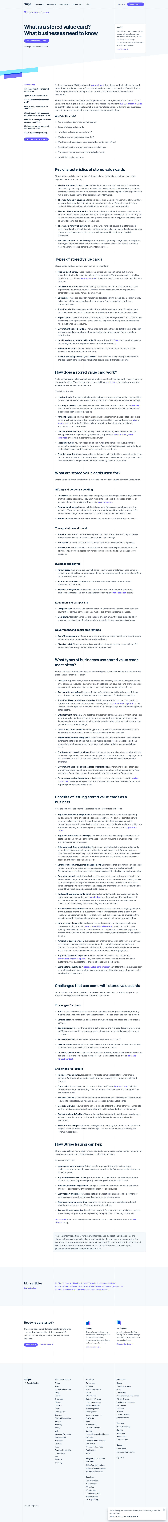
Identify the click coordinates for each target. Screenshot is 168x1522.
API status (90, 1487)
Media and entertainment (96, 1440)
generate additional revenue (98, 926)
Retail (88, 1453)
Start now (30, 1344)
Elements (59, 1415)
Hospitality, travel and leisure (97, 1434)
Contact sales (134, 4)
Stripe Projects (92, 1496)
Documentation (92, 1480)
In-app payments (92, 1408)
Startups (89, 1386)
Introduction (29, 84)
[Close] (163, 1510)
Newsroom (121, 1433)
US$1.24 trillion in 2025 (130, 103)
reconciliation (119, 592)
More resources (32, 12)
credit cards (111, 382)
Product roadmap (124, 1427)
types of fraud (121, 1086)
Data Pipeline (60, 1412)
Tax (56, 1456)
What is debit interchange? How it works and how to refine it (83, 1289)
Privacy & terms (123, 1399)
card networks (105, 502)
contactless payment (123, 703)
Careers (120, 1430)
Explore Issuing (92, 1347)
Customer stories (124, 1386)
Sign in (120, 4)
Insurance (89, 1437)
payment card (97, 85)
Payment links (60, 1437)
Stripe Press (121, 1436)
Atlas (57, 1386)
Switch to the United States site (122, 1516)
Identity (58, 1421)
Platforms (90, 1418)
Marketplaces (91, 1412)
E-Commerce (91, 1396)
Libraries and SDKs (93, 1493)
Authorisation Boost (63, 1389)
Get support (121, 1448)
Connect (58, 1405)
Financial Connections (63, 1418)
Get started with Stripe (36, 40)
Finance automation (93, 1402)
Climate (58, 1402)
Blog (118, 1389)
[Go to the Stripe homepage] (26, 1379)
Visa (135, 420)
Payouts (58, 1443)
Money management (94, 1415)
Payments (59, 1440)
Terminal (58, 1459)
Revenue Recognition (63, 1450)
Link (56, 1431)
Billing (57, 1392)
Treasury (58, 1463)
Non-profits (90, 1443)
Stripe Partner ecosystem (96, 1468)
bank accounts (87, 278)
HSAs (115, 340)
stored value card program (97, 966)
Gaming (89, 1431)
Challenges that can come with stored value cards (37, 127)
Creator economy (93, 1428)
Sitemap (120, 1411)
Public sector (91, 1450)
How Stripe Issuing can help (35, 132)
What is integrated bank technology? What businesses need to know (87, 1283)
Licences (120, 1408)
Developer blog (92, 1500)
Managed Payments (63, 1434)
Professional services (94, 1447)
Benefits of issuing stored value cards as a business (37, 120)
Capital (57, 1396)
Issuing (46, 12)
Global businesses (93, 1405)
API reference (91, 1484)
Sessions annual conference (128, 1396)
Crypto (57, 1408)
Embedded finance (93, 1399)
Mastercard (63, 423)
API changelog (91, 1490)
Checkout (59, 1399)
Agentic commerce (93, 1389)
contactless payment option (71, 958)
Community (121, 1392)
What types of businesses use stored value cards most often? (37, 114)
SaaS (88, 1421)
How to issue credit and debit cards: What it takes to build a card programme (90, 1286)
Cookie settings (123, 1414)
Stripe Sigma (60, 1453)
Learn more (121, 49)
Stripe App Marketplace (95, 1465)
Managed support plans (126, 1452)
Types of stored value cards (36, 95)
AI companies (91, 1424)
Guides (119, 1383)
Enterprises (90, 1383)
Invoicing (58, 1424)
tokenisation (95, 897)
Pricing (88, 4)
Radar (57, 1447)
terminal (135, 405)
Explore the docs (124, 1344)
